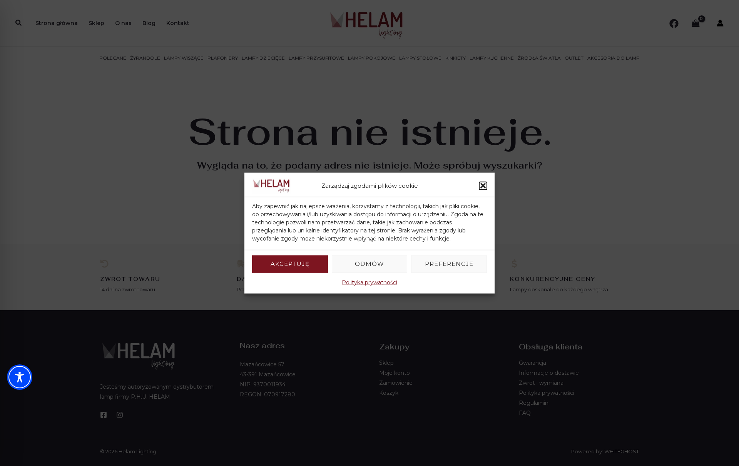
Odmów (369, 263)
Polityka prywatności (369, 282)
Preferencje (449, 263)
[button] (483, 186)
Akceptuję (290, 263)
